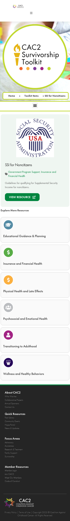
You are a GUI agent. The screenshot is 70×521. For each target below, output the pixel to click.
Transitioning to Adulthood (20, 346)
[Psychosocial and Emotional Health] (8, 307)
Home (11, 96)
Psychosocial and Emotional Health (25, 319)
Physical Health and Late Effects (23, 291)
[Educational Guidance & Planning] (8, 225)
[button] (31, 13)
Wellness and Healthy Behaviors (23, 374)
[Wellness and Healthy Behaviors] (8, 362)
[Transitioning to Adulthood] (8, 335)
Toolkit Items (31, 96)
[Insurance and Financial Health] (8, 252)
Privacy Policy (11, 512)
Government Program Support (24, 172)
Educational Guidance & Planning (24, 236)
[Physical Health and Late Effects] (8, 280)
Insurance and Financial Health (22, 263)
